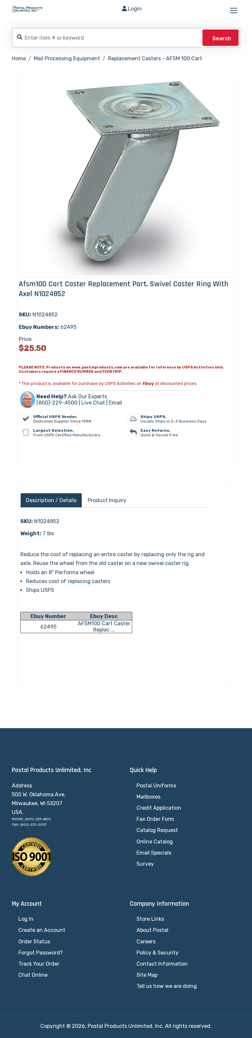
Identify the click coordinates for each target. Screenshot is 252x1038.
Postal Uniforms (156, 786)
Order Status (34, 941)
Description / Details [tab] (51, 500)
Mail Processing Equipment (67, 58)
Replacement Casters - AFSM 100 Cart (155, 58)
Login (135, 9)
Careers (146, 941)
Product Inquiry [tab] (107, 500)
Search (221, 38)
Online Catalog (154, 842)
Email (115, 403)
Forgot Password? (40, 953)
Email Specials (153, 853)
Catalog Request (157, 830)
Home (19, 58)
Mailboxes (148, 797)
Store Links (150, 919)
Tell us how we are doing (166, 986)
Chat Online (33, 975)
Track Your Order (38, 964)
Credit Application (158, 808)
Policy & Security (157, 953)
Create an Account (41, 930)
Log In (25, 919)
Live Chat (93, 403)
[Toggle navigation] (234, 10)
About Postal (152, 930)
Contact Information (162, 964)
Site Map (147, 975)
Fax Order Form (155, 819)
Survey (145, 864)
